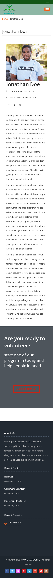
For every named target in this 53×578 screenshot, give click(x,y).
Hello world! (9, 476)
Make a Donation (26, 389)
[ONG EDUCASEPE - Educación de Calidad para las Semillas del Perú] (10, 9)
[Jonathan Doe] (26, 62)
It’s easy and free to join (15, 501)
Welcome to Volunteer (14, 488)
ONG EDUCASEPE (31, 559)
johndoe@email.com (26, 97)
